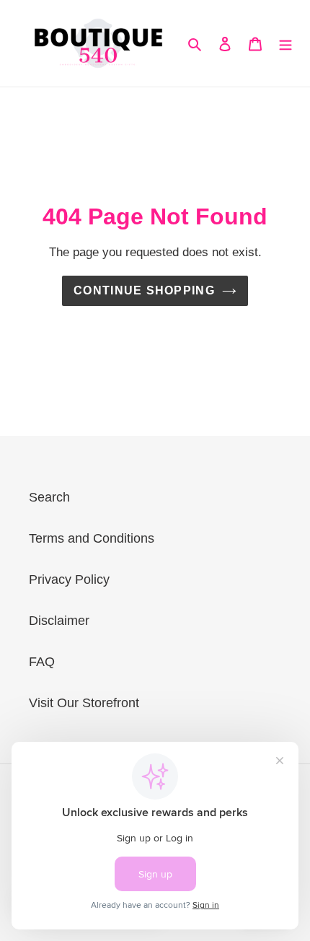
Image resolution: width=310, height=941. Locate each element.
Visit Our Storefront (84, 703)
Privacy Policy (69, 579)
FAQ (42, 662)
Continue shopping (144, 290)
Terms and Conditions (91, 538)
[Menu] (285, 44)
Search (49, 497)
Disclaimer (59, 620)
